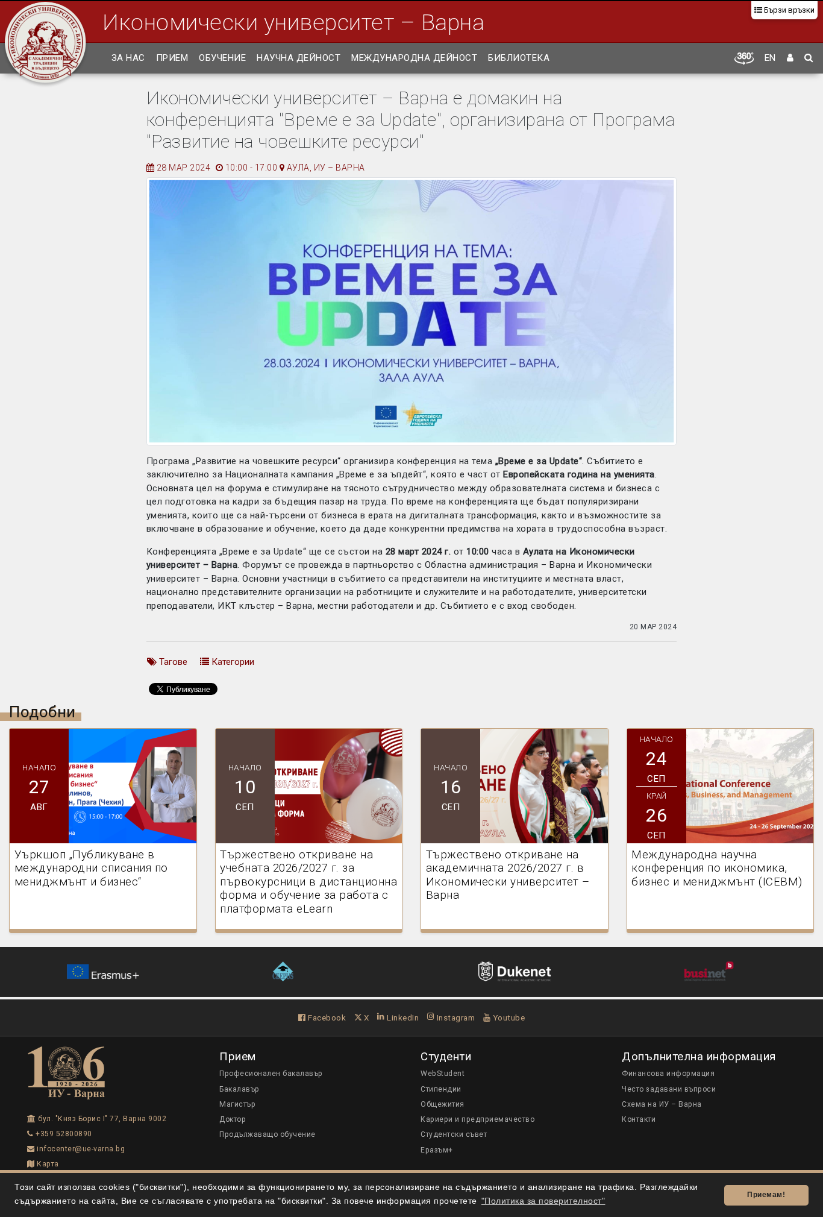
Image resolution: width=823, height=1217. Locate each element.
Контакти (639, 1119)
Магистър (237, 1104)
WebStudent (443, 1073)
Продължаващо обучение (267, 1134)
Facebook (326, 1017)
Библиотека (518, 57)
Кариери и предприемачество (477, 1119)
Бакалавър (239, 1089)
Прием (172, 57)
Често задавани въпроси (669, 1089)
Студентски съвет (454, 1134)
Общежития (443, 1104)
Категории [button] (231, 661)
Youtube (507, 1017)
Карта (47, 1164)
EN (770, 57)
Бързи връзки (788, 9)
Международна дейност (414, 57)
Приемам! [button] (766, 1194)
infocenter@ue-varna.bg (80, 1149)
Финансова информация (668, 1073)
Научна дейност (298, 57)
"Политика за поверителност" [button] (543, 1201)
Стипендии (441, 1089)
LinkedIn (402, 1017)
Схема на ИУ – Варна (662, 1104)
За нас (128, 57)
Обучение (222, 57)
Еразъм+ (437, 1150)
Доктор (232, 1119)
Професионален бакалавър (271, 1073)
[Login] (790, 58)
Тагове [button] (172, 661)
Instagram (454, 1017)
